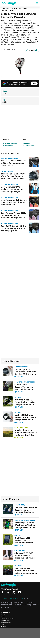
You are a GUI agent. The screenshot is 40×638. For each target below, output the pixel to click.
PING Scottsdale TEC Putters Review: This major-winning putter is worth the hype (25, 570)
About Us (4, 615)
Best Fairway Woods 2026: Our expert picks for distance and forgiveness (13, 215)
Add (34, 83)
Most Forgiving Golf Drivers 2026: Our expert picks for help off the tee (14, 202)
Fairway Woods (8, 10)
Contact (3, 616)
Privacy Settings (6, 622)
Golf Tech (18, 535)
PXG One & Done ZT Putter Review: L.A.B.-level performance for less (24, 402)
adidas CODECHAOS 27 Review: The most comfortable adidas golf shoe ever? (25, 509)
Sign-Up (3, 626)
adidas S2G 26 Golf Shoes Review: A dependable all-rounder (25, 555)
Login (2, 624)
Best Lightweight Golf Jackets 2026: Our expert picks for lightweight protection (12, 189)
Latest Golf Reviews (17, 8)
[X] (14, 593)
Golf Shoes (19, 505)
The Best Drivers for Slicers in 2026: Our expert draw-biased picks (14, 163)
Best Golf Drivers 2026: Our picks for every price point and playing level (13, 228)
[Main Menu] (37, 3)
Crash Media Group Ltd (13, 598)
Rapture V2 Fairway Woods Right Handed (29, 145)
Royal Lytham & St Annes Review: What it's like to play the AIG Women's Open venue (25, 432)
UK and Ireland (20, 427)
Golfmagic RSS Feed (7, 618)
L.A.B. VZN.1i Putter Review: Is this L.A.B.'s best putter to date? (25, 417)
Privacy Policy (5, 620)
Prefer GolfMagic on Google (18, 82)
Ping (4, 93)
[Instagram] (9, 593)
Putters (17, 397)
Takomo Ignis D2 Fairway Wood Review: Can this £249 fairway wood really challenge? (13, 176)
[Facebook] (3, 593)
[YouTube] (20, 593)
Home (3, 8)
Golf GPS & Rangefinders (24, 382)
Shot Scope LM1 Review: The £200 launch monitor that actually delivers (23, 540)
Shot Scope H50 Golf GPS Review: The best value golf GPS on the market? (24, 525)
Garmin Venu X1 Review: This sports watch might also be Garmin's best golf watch (23, 387)
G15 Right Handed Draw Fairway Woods (10, 145)
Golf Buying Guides (9, 158)
